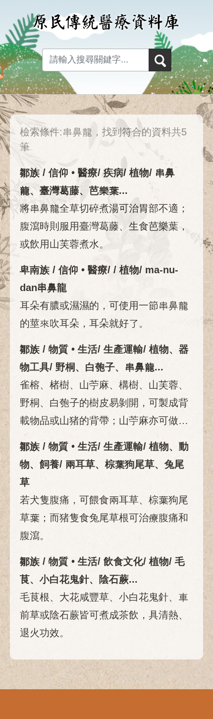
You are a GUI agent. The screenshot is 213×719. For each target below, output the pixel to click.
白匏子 (100, 366)
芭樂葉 (104, 190)
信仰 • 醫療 (73, 172)
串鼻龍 (140, 366)
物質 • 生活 (73, 349)
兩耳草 (80, 464)
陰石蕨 (114, 579)
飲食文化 (123, 561)
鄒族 (30, 172)
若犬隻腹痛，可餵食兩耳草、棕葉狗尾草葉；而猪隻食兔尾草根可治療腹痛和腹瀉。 (104, 517)
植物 (139, 172)
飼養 (49, 464)
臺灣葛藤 (59, 190)
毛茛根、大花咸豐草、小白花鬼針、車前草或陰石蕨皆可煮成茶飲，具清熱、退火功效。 (104, 615)
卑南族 (35, 269)
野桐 (65, 366)
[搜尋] (160, 60)
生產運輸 (123, 349)
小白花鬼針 (64, 579)
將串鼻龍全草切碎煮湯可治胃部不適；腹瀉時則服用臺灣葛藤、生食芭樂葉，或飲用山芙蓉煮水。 (104, 226)
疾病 (113, 172)
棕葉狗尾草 (130, 464)
